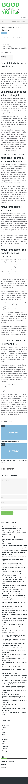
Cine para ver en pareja (8, 537)
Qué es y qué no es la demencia (10, 441)
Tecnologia (5, 746)
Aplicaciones (5, 725)
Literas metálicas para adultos (10, 645)
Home (2, 21)
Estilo (3, 732)
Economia (5, 730)
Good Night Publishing (16, 780)
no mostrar (9, 57)
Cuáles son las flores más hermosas (12, 624)
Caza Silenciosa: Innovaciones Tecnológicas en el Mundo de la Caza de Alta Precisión (13, 708)
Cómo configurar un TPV (9, 704)
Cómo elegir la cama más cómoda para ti (14, 643)
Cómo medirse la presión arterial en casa (14, 557)
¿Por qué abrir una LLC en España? (12, 648)
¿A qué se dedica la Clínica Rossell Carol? (14, 678)
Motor (3, 737)
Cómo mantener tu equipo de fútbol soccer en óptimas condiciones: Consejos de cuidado (14, 620)
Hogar (4, 734)
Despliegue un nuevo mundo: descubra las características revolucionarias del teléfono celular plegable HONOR (14, 682)
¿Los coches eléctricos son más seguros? (14, 548)
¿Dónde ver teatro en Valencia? (11, 673)
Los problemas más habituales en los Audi (14, 550)
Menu (24, 17)
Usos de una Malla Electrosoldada (12, 667)
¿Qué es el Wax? (6, 543)
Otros (6, 21)
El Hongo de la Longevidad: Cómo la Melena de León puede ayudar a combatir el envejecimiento (14, 532)
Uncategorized (6, 751)
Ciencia (4, 727)
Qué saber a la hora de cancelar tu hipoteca (14, 675)
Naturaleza (5, 739)
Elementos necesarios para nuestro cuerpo (14, 545)
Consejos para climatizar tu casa (11, 571)
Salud (3, 744)
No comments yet (7, 469)
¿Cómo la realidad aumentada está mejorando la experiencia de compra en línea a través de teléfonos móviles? (13, 696)
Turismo (4, 748)
